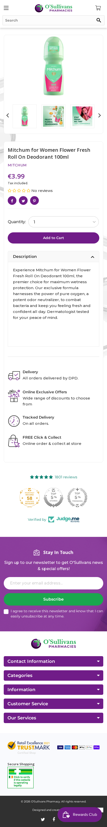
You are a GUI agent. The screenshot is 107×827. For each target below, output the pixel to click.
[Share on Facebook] (12, 200)
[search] (53, 20)
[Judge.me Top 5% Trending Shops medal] (77, 497)
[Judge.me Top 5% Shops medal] (53, 497)
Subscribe (53, 599)
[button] (19, 190)
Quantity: (17, 221)
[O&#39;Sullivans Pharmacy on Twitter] (43, 819)
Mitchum (17, 165)
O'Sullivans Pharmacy (45, 801)
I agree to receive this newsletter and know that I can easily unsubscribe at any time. (57, 613)
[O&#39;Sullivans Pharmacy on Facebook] (54, 819)
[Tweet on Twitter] (23, 200)
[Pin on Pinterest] (34, 200)
